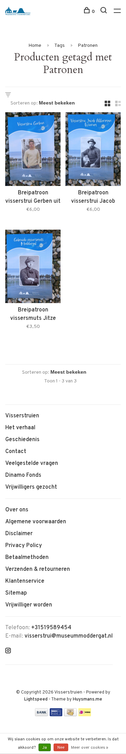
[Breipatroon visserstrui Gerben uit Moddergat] (33, 150)
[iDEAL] (84, 714)
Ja (44, 748)
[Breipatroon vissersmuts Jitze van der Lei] (33, 268)
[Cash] (70, 714)
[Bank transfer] (41, 714)
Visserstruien (22, 415)
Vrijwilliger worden (28, 605)
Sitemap (16, 593)
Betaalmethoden (27, 557)
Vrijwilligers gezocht (31, 487)
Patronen (88, 46)
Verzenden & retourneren (37, 569)
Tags (59, 46)
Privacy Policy (23, 545)
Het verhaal (20, 427)
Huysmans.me (87, 699)
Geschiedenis (22, 439)
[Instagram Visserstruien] (8, 651)
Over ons (16, 510)
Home (34, 46)
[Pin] (56, 714)
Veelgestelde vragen (31, 463)
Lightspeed (36, 699)
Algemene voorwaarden (35, 521)
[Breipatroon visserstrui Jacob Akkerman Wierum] (93, 150)
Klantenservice (24, 581)
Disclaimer (19, 533)
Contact (15, 451)
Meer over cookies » (89, 748)
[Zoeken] (104, 12)
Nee (60, 748)
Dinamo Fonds (23, 475)
